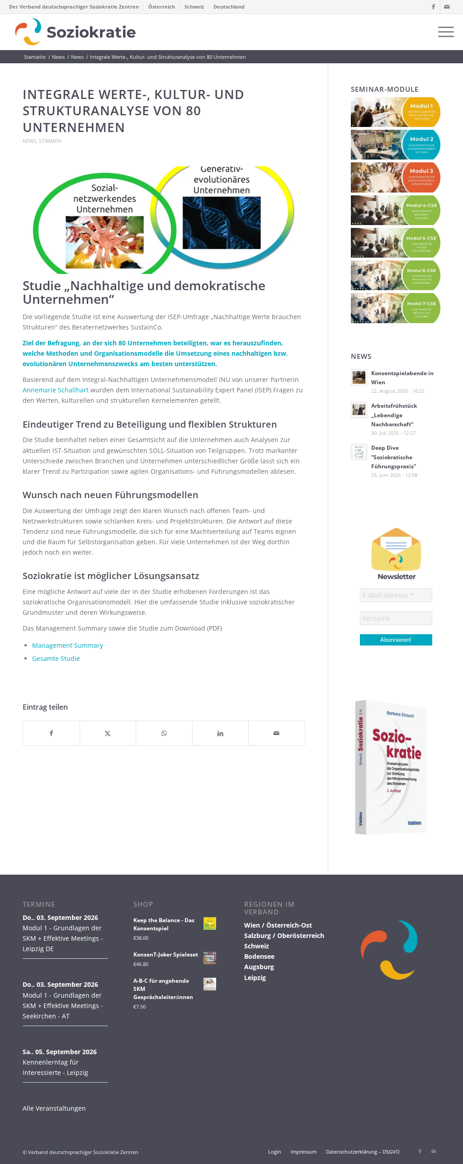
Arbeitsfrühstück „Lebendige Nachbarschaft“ (394, 414)
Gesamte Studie (56, 658)
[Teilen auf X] (108, 733)
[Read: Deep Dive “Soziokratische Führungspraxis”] (359, 452)
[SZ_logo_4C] (75, 32)
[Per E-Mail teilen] (277, 733)
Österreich (161, 6)
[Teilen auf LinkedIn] (221, 733)
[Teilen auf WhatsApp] (164, 733)
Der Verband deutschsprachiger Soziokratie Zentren (74, 6)
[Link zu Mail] (447, 7)
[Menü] (443, 32)
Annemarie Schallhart (56, 390)
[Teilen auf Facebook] (51, 733)
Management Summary (67, 645)
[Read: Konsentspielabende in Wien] (359, 377)
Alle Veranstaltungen (54, 1108)
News (29, 140)
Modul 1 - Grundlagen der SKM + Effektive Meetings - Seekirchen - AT (63, 1005)
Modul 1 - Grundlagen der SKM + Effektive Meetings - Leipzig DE (63, 938)
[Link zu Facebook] (433, 7)
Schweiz (194, 6)
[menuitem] (76, 7)
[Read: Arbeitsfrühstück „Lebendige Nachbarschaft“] (359, 410)
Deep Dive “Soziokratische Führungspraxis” (393, 456)
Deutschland (229, 6)
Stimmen (50, 140)
